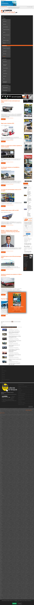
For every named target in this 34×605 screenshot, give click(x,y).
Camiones (30, 238)
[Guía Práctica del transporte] (28, 160)
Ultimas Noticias (12, 362)
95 (28, 190)
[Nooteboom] (7, 282)
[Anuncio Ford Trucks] (17, 96)
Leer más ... (3, 119)
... (4, 321)
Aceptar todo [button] (2, 411)
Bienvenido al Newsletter (21, 393)
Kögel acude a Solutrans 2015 (7, 123)
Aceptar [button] (1, 416)
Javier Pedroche (25, 255)
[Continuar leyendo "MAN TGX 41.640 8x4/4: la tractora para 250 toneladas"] (4, 357)
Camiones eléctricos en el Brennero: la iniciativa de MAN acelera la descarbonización (14, 350)
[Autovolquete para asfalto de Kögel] (7, 108)
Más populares (25, 183)
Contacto (19, 388)
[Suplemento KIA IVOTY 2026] (28, 125)
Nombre (26, 225)
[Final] (2, 323)
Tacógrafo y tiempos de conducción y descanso (29, 193)
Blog (25, 269)
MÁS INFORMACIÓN (29, 410)
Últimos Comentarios (26, 185)
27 (9, 321)
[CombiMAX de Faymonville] (7, 175)
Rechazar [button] (1, 417)
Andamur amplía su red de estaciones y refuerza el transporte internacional (14, 332)
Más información (2, 412)
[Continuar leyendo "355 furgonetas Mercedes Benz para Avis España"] (25, 209)
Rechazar (19, 603)
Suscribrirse (20, 400)
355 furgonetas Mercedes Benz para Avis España (29, 214)
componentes (26, 239)
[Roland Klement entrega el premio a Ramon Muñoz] (7, 153)
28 (10, 321)
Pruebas (11, 343)
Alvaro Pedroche (15, 329)
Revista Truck (20, 390)
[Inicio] (2, 321)
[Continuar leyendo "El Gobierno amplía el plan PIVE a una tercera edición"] (25, 202)
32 (16, 321)
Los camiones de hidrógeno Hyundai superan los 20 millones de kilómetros (15, 7)
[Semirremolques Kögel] (7, 262)
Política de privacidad (21, 395)
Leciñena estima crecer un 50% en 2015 (10, 210)
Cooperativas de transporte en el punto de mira (29, 200)
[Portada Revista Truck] (28, 110)
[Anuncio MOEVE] (8, 3)
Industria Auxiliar (7, 293)
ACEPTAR (14, 603)
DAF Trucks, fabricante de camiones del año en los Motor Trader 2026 (15, 341)
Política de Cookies (21, 397)
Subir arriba (30, 406)
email (26, 226)
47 (28, 197)
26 (7, 321)
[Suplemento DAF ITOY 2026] (28, 143)
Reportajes (6, 314)
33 (18, 321)
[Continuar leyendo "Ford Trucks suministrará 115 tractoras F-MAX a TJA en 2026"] (4, 362)
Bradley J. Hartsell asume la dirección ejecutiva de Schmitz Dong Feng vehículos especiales (10, 232)
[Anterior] (3, 321)
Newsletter (19, 391)
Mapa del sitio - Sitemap (21, 402)
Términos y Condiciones (28, 232)
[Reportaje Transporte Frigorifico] (7, 305)
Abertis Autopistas (26, 237)
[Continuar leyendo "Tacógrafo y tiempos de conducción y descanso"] (25, 188)
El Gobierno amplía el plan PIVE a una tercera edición (29, 207)
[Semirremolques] (7, 197)
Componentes (12, 330)
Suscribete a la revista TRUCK (22, 386)
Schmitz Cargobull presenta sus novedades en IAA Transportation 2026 (15, 337)
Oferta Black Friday (21, 384)
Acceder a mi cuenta (21, 404)
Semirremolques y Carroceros (9, 140)
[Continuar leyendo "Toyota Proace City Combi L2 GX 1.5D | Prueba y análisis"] (4, 343)
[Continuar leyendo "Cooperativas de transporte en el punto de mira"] (25, 195)
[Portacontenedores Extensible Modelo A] (7, 216)
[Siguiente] (20, 321)
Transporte (27, 251)
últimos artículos (25, 268)
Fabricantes (12, 339)
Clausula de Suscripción (21, 399)
